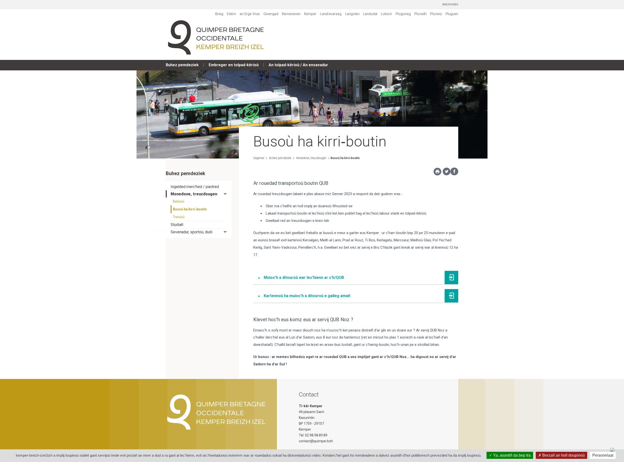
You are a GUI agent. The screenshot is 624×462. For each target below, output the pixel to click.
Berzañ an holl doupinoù (563, 455)
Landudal (370, 14)
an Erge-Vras (250, 14)
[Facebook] (454, 174)
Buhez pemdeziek (182, 65)
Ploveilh (420, 14)
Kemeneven (291, 14)
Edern (231, 14)
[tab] (199, 186)
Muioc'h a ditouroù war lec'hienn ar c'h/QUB (304, 277)
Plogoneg (403, 14)
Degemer (258, 158)
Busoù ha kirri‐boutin (345, 158)
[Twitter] (446, 174)
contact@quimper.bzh (316, 441)
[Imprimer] (437, 173)
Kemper (310, 14)
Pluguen (452, 14)
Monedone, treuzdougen (310, 158)
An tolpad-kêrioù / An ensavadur (298, 65)
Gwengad (270, 14)
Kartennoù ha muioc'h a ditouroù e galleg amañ (307, 295)
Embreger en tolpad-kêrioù (234, 65)
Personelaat (602, 455)
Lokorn (386, 14)
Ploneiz (436, 14)
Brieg (219, 14)
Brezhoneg (450, 4)
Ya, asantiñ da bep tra (511, 455)
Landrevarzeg (330, 14)
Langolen (352, 14)
